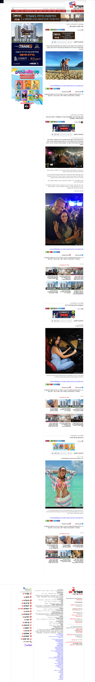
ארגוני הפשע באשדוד (52, 593)
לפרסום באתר (45, 8)
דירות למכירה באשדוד (59, 647)
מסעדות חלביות (53, 595)
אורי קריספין (72, 618)
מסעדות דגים (46, 595)
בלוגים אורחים (50, 617)
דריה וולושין (79, 456)
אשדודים (52, 590)
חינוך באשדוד (53, 632)
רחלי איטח (61, 677)
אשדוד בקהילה (59, 610)
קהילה (59, 11)
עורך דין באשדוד (60, 666)
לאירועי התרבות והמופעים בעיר (57, 599)
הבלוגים (61, 616)
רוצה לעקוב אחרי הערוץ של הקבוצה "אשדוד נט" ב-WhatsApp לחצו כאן (66, 85)
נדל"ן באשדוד (60, 633)
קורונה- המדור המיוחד (59, 627)
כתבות (62, 603)
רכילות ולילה (74, 24)
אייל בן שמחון (60, 637)
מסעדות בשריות (60, 595)
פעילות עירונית (54, 610)
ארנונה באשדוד (60, 655)
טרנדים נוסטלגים (44, 619)
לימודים (56, 621)
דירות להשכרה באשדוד (58, 648)
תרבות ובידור (60, 598)
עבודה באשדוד (60, 661)
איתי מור (61, 678)
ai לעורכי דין (40, 629)
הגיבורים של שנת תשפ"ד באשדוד (56, 613)
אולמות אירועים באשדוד (58, 663)
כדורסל (49, 601)
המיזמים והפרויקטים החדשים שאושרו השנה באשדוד (53, 629)
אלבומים (61, 608)
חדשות (78, 11)
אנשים (43, 590)
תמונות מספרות (52, 603)
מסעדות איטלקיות (38, 595)
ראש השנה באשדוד (55, 631)
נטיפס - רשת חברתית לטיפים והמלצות (56, 636)
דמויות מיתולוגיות (52, 619)
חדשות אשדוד (60, 592)
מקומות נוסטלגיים (59, 619)
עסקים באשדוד (40, 632)
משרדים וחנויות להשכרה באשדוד (57, 650)
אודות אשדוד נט (29, 11)
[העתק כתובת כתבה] (55, 30)
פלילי (46, 593)
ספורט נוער (55, 601)
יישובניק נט (61, 642)
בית (82, 11)
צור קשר (17, 11)
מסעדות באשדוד (60, 646)
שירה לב (79, 324)
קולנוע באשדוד (40, 599)
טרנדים (50, 623)
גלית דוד (61, 673)
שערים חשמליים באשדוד (58, 657)
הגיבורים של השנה (59, 605)
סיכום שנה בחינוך (56, 606)
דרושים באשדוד (60, 653)
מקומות (47, 590)
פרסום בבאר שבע (59, 649)
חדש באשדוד (51, 621)
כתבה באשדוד (60, 662)
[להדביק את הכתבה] (51, 89)
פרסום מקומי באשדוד (59, 640)
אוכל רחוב (56, 598)
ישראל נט (61, 635)
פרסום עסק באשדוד (59, 634)
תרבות (63, 11)
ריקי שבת (61, 676)
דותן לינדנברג (60, 679)
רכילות (68, 11)
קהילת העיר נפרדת (55, 611)
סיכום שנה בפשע (48, 606)
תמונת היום (51, 609)
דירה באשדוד (60, 664)
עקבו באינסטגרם (65, 91)
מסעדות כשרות (44, 597)
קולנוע (40, 11)
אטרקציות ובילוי (56, 623)
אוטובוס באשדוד (39, 632)
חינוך (22, 11)
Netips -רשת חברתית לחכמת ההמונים (56, 657)
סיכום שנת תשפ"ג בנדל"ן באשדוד (43, 607)
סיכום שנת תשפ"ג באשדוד (57, 604)
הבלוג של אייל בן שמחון (58, 617)
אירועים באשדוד (60, 652)
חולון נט (61, 668)
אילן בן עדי (61, 674)
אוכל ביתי (61, 596)
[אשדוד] (74, 9)
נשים (62, 630)
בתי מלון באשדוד (60, 641)
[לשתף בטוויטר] (59, 30)
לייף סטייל (61, 622)
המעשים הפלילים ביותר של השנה (50, 632)
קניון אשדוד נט (46, 632)
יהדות (53, 630)
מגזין (62, 602)
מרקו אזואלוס (60, 672)
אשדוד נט (80, 24)
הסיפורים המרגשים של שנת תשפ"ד (56, 614)
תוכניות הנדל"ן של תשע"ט (45, 631)
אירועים (61, 609)
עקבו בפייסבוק (78, 91)
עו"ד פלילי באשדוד (59, 665)
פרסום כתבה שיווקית (59, 660)
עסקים (54, 11)
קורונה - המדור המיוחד (58, 626)
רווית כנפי (61, 671)
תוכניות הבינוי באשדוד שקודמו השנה (42, 613)
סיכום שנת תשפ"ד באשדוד (57, 612)
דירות (44, 11)
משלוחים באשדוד (59, 645)
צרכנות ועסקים (60, 621)
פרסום (61, 669)
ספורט (73, 11)
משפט (35, 11)
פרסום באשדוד (60, 658)
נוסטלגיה (46, 603)
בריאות (49, 610)
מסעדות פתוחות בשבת (45, 596)
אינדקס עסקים (42, 630)
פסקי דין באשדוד (60, 625)
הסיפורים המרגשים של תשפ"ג (49, 605)
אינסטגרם (45, 609)
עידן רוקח (61, 675)
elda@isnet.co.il (79, 616)
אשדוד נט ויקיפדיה (59, 659)
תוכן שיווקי (61, 621)
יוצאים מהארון (59, 591)
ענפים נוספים (60, 601)
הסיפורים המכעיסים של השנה (56, 607)
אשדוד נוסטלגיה (59, 618)
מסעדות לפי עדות (51, 597)
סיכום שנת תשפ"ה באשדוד (57, 628)
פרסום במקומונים (60, 643)
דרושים (49, 11)
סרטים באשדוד (60, 632)
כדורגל (46, 601)
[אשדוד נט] (74, 595)
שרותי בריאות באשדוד (59, 651)
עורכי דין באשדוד (52, 625)
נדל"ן (43, 593)
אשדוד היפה (60, 610)
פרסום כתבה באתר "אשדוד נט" (57, 639)
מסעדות (61, 594)
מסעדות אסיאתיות (54, 596)
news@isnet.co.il (78, 622)
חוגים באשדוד (47, 599)
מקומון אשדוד (60, 644)
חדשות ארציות (60, 593)
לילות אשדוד (56, 609)
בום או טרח (57, 590)
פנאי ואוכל (48, 630)
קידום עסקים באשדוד (59, 641)
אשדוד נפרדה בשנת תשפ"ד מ (43, 614)
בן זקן (62, 674)
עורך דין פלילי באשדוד (59, 666)
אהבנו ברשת (57, 630)
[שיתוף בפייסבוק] (63, 30)
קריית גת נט (61, 667)
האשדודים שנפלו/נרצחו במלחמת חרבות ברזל (54, 615)
